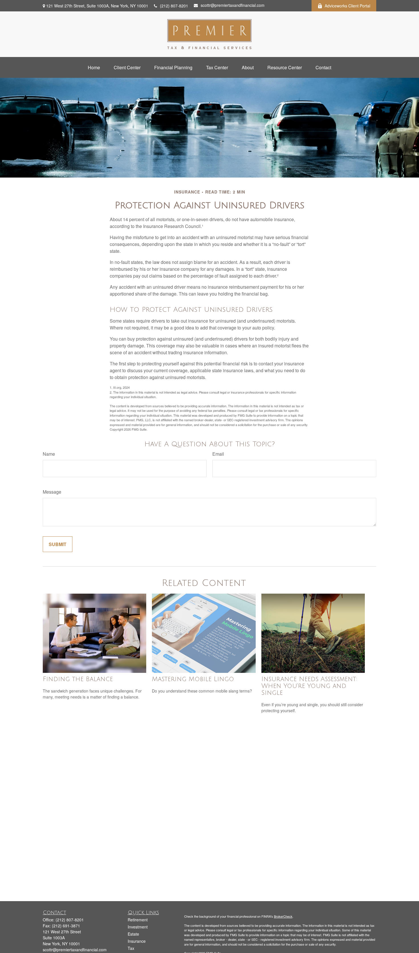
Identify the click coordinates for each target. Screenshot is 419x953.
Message (52, 491)
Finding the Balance (78, 679)
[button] (94, 67)
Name (49, 454)
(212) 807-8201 (174, 6)
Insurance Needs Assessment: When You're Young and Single (309, 686)
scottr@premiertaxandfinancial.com (233, 5)
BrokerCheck (283, 916)
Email (218, 454)
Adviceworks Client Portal (347, 6)
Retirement (138, 920)
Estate (133, 934)
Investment (138, 927)
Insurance (137, 941)
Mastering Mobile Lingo (193, 679)
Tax (131, 948)
